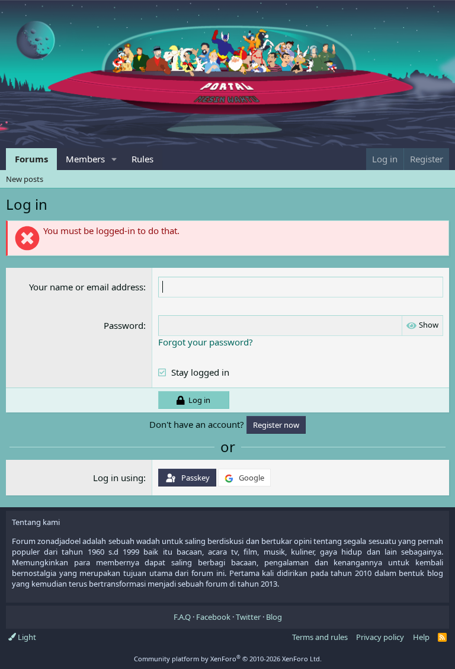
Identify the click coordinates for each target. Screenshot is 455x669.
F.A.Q (182, 617)
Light (26, 637)
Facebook (213, 617)
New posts (24, 179)
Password (123, 325)
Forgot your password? (205, 342)
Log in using (118, 478)
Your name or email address (86, 287)
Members (85, 159)
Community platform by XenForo (228, 658)
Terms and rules (320, 637)
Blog (274, 617)
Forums (31, 159)
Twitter (248, 617)
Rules (142, 159)
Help (421, 637)
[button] (114, 159)
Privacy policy (380, 637)
